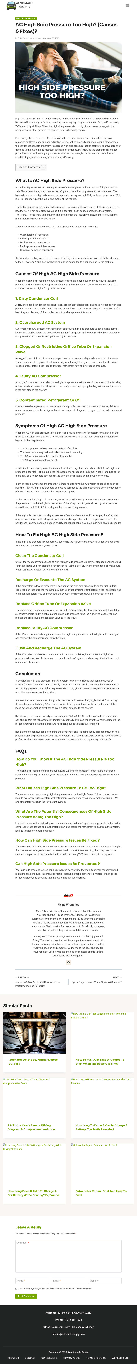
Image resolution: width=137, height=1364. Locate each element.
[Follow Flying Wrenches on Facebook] (68, 962)
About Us (13, 1358)
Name (21, 1281)
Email (57, 1281)
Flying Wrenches (25, 38)
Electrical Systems (26, 18)
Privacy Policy (71, 1358)
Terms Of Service (96, 1358)
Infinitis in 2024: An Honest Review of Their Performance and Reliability (38, 982)
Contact (30, 1358)
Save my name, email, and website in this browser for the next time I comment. (55, 1288)
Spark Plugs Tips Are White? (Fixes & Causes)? (97, 980)
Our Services (49, 1358)
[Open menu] (127, 5)
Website (94, 1281)
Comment (23, 1243)
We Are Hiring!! (120, 1358)
